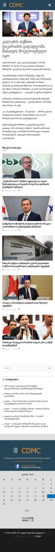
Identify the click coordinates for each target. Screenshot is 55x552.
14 (35, 492)
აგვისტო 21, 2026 (10, 190)
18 (12, 496)
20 (27, 496)
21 (35, 496)
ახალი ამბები (10, 176)
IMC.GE (31, 536)
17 (4, 496)
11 (12, 492)
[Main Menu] (49, 5)
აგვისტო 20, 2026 (10, 270)
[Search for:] (27, 368)
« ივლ (26, 511)
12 (20, 492)
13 (27, 492)
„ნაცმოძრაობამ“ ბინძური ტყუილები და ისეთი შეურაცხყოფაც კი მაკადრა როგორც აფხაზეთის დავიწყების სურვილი (25, 184)
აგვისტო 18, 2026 (10, 349)
